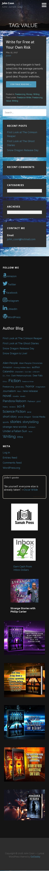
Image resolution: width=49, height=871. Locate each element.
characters (19, 372)
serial (29, 412)
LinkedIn (12, 309)
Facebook (11, 292)
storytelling (31, 422)
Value (8, 101)
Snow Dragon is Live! (15, 353)
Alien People (10, 362)
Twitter (12, 284)
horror (30, 386)
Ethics (5, 381)
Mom (19, 391)
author (36, 367)
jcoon (8, 55)
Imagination (40, 387)
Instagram (13, 300)
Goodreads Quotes (39, 496)
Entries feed (10, 457)
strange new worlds (15, 426)
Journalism (9, 390)
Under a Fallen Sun (15, 431)
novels (22, 396)
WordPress (14, 317)
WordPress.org (11, 467)
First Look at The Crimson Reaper (22, 338)
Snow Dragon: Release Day (23, 150)
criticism (36, 372)
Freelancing (20, 94)
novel (7, 396)
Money (29, 94)
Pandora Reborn (14, 401)
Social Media (38, 416)
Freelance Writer (24, 97)
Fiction (14, 380)
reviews (12, 407)
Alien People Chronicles (30, 363)
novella (16, 396)
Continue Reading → (21, 84)
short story (10, 416)
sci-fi (20, 406)
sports (6, 422)
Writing (36, 94)
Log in (6, 452)
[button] (45, 4)
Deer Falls (38, 375)
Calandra (8, 371)
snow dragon (24, 417)
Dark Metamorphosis (21, 375)
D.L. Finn (6, 376)
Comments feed (12, 462)
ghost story (19, 387)
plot (39, 401)
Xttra (20, 437)
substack (31, 427)
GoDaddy (35, 856)
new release (30, 391)
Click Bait (28, 372)
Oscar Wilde (31, 489)
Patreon (31, 401)
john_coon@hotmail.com (21, 239)
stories (15, 421)
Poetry (5, 407)
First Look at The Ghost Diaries (21, 343)
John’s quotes (11, 477)
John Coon (8, 3)
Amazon (11, 276)
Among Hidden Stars (21, 367)
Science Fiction (14, 411)
